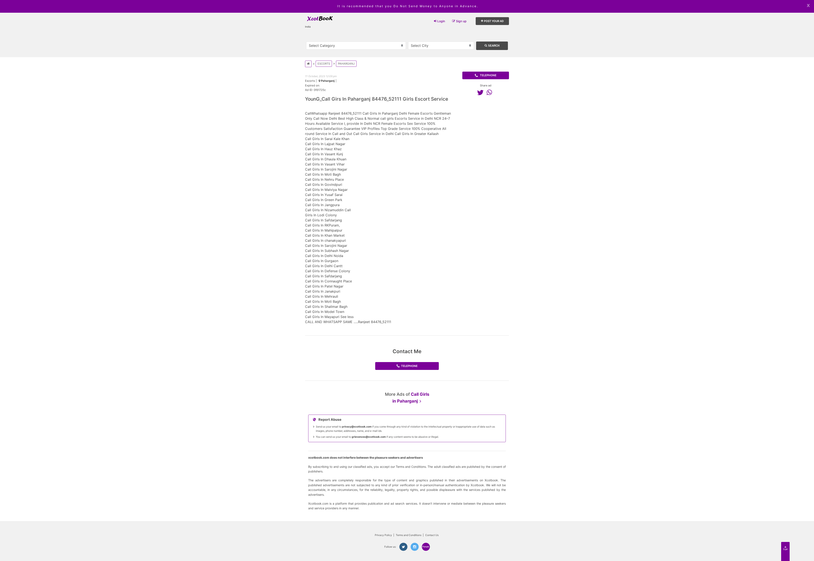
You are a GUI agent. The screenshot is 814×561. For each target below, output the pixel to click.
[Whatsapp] (490, 92)
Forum (425, 546)
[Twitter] (481, 92)
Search (493, 45)
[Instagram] (415, 547)
